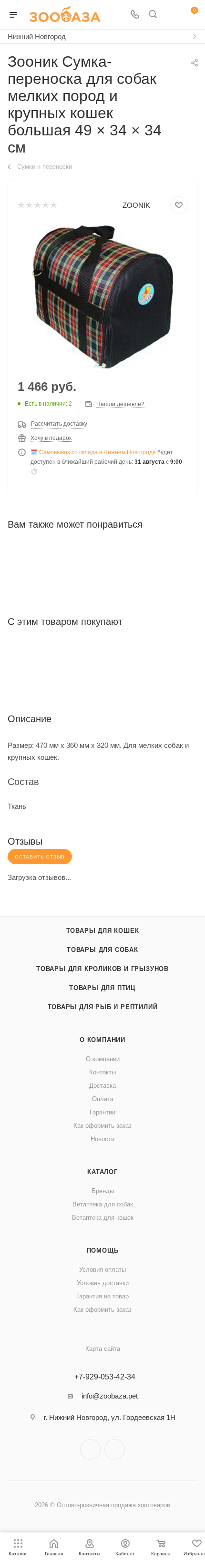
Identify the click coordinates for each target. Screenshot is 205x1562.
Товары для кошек (102, 930)
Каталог (102, 1171)
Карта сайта (102, 1348)
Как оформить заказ (102, 1125)
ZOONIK (136, 205)
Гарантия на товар (102, 1296)
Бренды (103, 1190)
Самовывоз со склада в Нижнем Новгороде (97, 452)
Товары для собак (102, 949)
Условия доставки (103, 1282)
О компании (102, 1039)
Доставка (102, 1085)
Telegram (90, 1449)
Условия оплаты (102, 1269)
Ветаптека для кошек (102, 1217)
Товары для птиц (102, 987)
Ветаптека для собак (102, 1204)
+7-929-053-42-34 (104, 1377)
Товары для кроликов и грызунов (102, 968)
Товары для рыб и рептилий (103, 1007)
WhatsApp (114, 1449)
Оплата (102, 1099)
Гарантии (102, 1112)
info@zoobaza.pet (110, 1396)
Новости (102, 1139)
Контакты (102, 1072)
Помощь (103, 1250)
